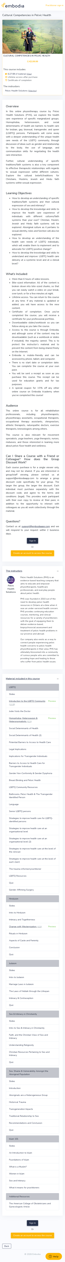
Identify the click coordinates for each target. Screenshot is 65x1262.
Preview (52, 701)
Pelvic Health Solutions (21, 90)
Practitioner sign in (54, 5)
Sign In (32, 540)
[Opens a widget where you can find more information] (53, 1256)
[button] (57, 571)
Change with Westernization (25, 926)
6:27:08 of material (19, 73)
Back (6, 1246)
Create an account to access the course (32, 553)
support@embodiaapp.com (36, 526)
